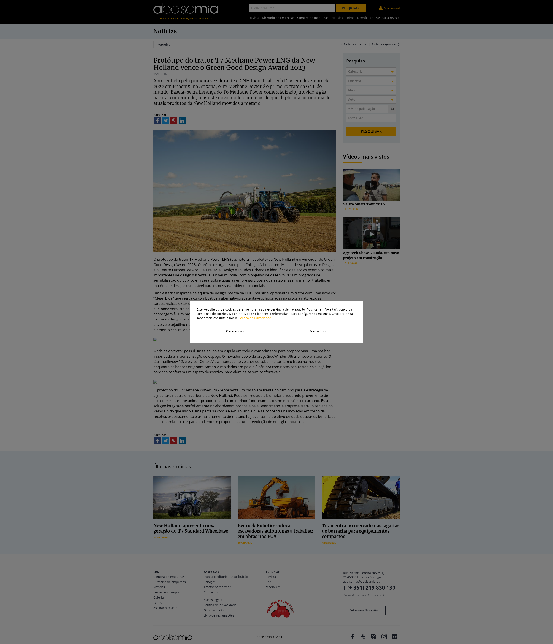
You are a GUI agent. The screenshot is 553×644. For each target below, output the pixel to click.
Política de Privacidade (254, 318)
